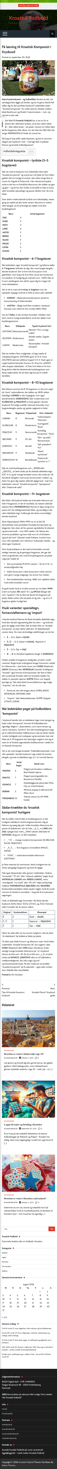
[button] (2, 123)
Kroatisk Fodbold (28, 18)
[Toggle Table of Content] (30, 151)
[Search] (52, 34)
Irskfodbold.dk (7, 1425)
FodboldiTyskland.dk (9, 1438)
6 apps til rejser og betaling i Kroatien (23, 1124)
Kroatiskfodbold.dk (10, 1058)
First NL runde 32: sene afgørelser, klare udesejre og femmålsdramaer (27, 1328)
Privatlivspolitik (7, 1414)
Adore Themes (8, 1465)
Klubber (5, 1253)
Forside (4, 1409)
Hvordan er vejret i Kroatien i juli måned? (25, 1198)
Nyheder (5, 1262)
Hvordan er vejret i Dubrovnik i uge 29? (24, 1053)
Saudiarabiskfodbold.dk (10, 1434)
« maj (4, 1317)
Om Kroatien (17, 974)
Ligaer (4, 1257)
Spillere (5, 1271)
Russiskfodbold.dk (8, 1429)
